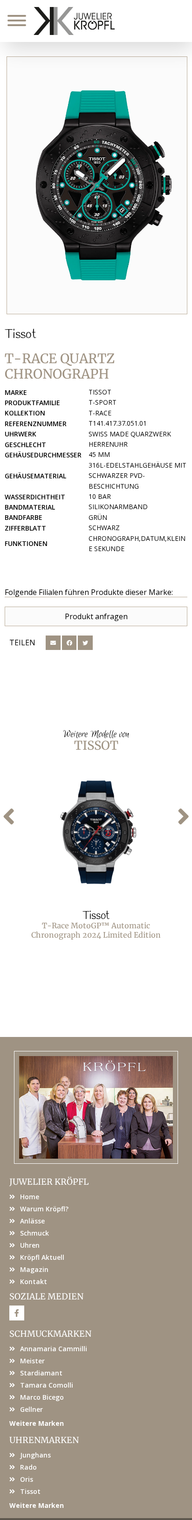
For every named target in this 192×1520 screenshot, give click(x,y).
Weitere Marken (36, 1423)
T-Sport (103, 402)
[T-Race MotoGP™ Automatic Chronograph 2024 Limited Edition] (96, 832)
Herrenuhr (108, 444)
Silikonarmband (118, 506)
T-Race (100, 412)
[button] (53, 643)
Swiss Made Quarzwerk (130, 433)
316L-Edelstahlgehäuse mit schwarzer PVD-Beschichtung (137, 476)
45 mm (99, 454)
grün (98, 517)
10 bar (100, 496)
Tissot (20, 335)
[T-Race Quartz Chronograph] (97, 185)
